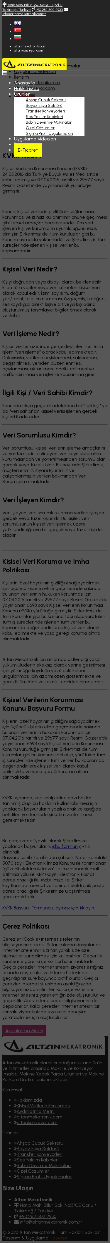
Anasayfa (24, 83)
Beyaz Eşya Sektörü (44, 105)
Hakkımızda (26, 88)
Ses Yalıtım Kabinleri (44, 116)
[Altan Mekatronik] (34, 68)
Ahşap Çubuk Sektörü (46, 99)
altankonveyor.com (28, 50)
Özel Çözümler (40, 127)
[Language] (17, 24)
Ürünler (22, 94)
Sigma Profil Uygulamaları (49, 133)
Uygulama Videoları (35, 139)
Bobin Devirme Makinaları (49, 122)
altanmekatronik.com (30, 46)
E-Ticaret (28, 150)
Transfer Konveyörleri (45, 111)
